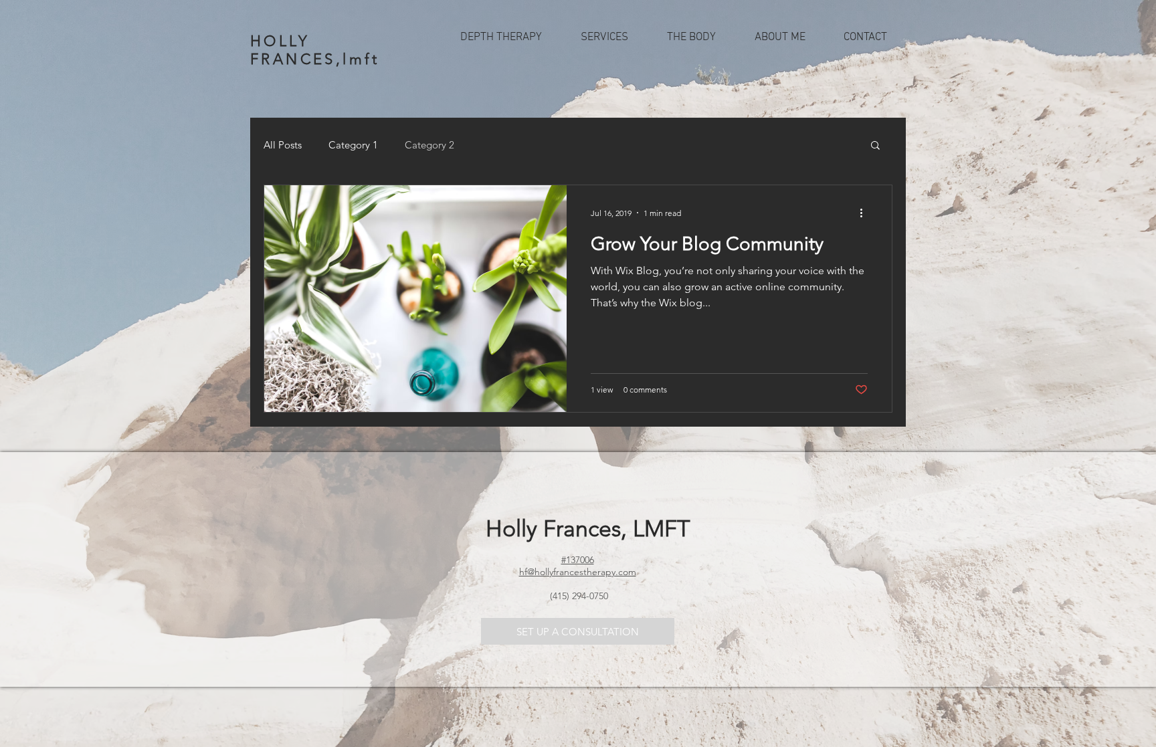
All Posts (283, 144)
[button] (604, 37)
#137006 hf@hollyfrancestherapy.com (577, 566)
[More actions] (866, 213)
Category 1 (353, 144)
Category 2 (429, 144)
